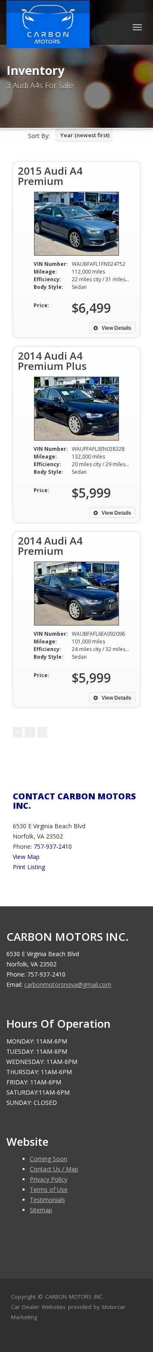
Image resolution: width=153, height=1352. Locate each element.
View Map (26, 857)
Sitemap (41, 1210)
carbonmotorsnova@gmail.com (67, 984)
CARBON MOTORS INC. (74, 1296)
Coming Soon (48, 1159)
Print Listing (29, 867)
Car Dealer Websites (38, 1307)
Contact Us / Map (54, 1169)
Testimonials (47, 1200)
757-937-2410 (53, 846)
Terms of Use (49, 1189)
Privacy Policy (48, 1179)
